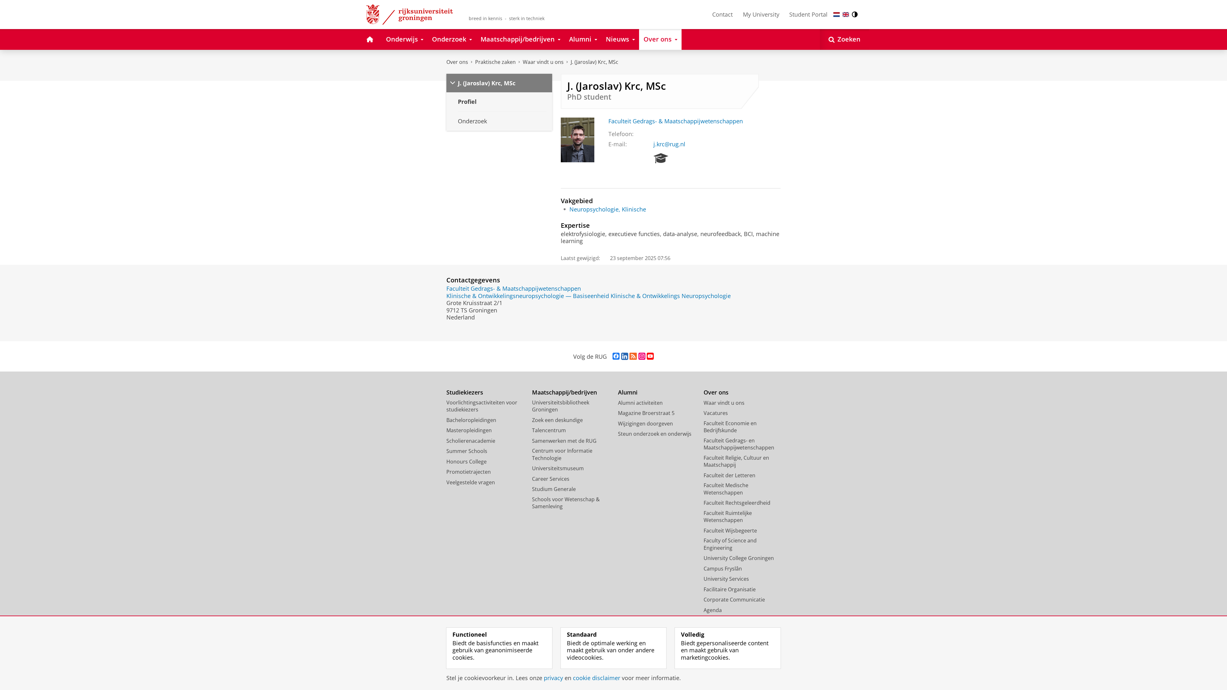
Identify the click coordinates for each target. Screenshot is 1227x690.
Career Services (550, 478)
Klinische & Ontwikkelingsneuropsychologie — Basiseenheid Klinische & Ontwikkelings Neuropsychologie (588, 296)
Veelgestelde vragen (470, 482)
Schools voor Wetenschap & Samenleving (566, 503)
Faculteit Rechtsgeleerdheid (737, 502)
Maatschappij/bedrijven (564, 392)
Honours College (466, 461)
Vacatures (716, 413)
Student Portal (808, 14)
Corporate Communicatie (734, 599)
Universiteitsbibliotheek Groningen (560, 406)
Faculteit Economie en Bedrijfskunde (730, 427)
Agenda (713, 610)
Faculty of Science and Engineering (730, 544)
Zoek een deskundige (557, 420)
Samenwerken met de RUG (564, 440)
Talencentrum (549, 430)
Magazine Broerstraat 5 (646, 413)
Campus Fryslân (723, 568)
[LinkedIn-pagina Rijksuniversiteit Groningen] (624, 356)
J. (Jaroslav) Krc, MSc (594, 61)
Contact (722, 14)
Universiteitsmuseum (558, 468)
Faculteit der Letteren (729, 475)
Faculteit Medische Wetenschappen (726, 489)
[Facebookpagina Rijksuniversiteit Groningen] (616, 356)
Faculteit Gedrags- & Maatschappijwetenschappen (675, 121)
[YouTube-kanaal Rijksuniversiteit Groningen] (650, 356)
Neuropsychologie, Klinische (607, 209)
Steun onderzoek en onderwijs (654, 433)
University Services (726, 578)
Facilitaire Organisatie (730, 589)
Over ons (457, 61)
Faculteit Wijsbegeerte (730, 530)
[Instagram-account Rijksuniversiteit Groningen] (641, 356)
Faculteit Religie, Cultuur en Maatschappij (736, 461)
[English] (846, 14)
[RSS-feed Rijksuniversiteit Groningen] (633, 356)
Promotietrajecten (468, 471)
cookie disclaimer (596, 678)
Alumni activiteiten (640, 402)
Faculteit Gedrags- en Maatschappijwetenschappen (739, 444)
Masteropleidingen (469, 430)
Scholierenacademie (470, 440)
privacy (553, 678)
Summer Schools (466, 451)
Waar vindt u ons (543, 61)
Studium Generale (554, 489)
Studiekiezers (464, 392)
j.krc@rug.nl (669, 144)
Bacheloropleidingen (471, 420)
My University (761, 14)
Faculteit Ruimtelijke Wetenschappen (728, 517)
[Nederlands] (836, 14)
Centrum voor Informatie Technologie (562, 454)
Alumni (627, 392)
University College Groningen (739, 558)
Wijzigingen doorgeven (645, 423)
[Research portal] (660, 158)
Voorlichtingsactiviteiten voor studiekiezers (481, 406)
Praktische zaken (495, 61)
